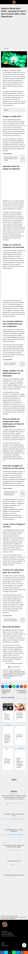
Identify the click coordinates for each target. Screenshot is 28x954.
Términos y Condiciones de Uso (8, 935)
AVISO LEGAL (4, 931)
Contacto (3, 944)
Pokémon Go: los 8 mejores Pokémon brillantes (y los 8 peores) (6, 691)
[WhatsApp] (14, 686)
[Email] (21, 686)
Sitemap (3, 942)
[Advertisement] (14, 32)
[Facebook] (2, 686)
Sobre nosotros (4, 945)
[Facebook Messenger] (6, 686)
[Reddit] (25, 686)
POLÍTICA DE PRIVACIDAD (7, 934)
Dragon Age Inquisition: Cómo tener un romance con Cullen (21, 691)
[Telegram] (17, 686)
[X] (10, 686)
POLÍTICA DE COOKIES (6, 932)
